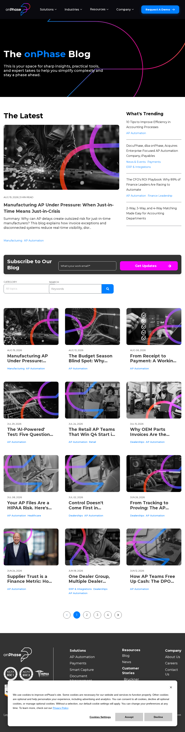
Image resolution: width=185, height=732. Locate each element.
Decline (158, 717)
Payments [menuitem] (78, 663)
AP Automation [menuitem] (82, 657)
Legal (8, 715)
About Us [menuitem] (172, 657)
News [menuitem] (126, 662)
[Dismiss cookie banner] (171, 688)
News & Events (136, 162)
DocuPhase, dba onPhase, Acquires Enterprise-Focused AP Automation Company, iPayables (152, 151)
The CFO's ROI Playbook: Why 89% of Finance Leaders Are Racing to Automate (153, 184)
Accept (129, 717)
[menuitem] (48, 9)
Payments (154, 162)
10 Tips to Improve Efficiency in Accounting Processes (148, 124)
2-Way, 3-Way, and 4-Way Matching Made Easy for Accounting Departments (151, 213)
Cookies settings (100, 717)
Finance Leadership (160, 195)
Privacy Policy (60, 707)
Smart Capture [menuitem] (82, 670)
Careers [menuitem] (171, 663)
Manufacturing (13, 240)
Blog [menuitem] (126, 656)
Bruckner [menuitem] (131, 679)
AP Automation (34, 240)
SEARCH (54, 282)
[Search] (108, 289)
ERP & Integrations (138, 167)
